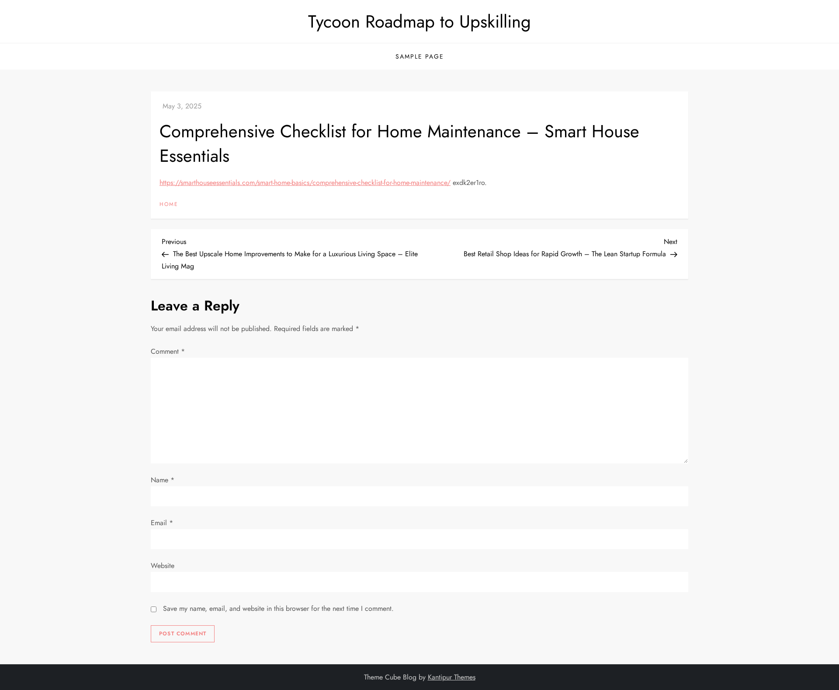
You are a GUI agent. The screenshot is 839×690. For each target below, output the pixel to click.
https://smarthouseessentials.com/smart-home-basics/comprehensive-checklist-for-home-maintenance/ (305, 183)
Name (162, 480)
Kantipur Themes (451, 677)
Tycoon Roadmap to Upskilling (419, 21)
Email (162, 523)
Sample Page (419, 56)
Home (168, 204)
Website (162, 566)
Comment (168, 351)
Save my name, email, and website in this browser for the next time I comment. (278, 608)
